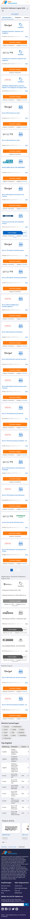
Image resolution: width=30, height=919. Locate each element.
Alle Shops (4, 888)
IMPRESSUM (18, 893)
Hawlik (6, 735)
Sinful (5, 732)
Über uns (17, 890)
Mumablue (23, 735)
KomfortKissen (17, 726)
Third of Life (7, 738)
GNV (13, 732)
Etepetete (21, 732)
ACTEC (6, 729)
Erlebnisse (24, 181)
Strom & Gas (12, 847)
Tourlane (6, 726)
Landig (14, 729)
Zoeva (13, 735)
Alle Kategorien (5, 890)
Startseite (4, 847)
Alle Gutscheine (5, 886)
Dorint (22, 729)
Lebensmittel (23, 632)
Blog (2, 893)
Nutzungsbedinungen (21, 888)
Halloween (24, 45)
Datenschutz (18, 886)
